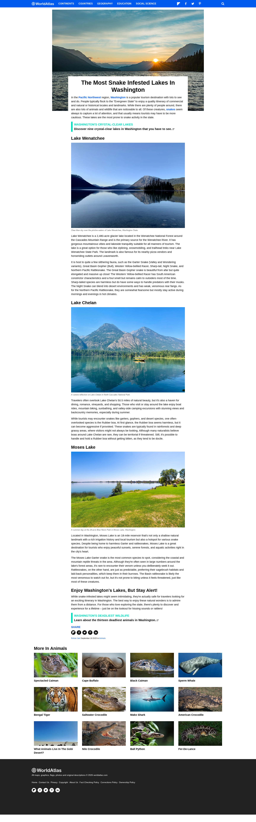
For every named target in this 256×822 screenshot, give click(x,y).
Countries (86, 3)
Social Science (146, 3)
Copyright (63, 782)
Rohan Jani (75, 638)
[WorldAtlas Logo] (44, 3)
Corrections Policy (109, 782)
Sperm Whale (186, 680)
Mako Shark (137, 714)
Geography (105, 3)
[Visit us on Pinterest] (51, 790)
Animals (102, 638)
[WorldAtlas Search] (222, 3)
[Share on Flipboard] (73, 632)
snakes (170, 109)
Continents (66, 3)
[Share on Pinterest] (90, 632)
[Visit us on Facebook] (40, 790)
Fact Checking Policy (89, 782)
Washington (118, 97)
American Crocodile (191, 714)
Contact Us (44, 782)
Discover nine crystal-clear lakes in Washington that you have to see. (123, 129)
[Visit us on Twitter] (46, 790)
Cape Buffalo (90, 680)
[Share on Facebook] (79, 632)
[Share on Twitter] (84, 632)
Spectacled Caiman (46, 680)
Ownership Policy (127, 782)
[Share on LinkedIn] (96, 632)
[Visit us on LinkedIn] (57, 790)
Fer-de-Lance (186, 749)
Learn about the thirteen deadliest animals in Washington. (115, 620)
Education (124, 3)
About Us (73, 782)
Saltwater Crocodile (94, 714)
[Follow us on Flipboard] (34, 790)
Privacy (54, 782)
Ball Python (137, 749)
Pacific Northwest (90, 97)
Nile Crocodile (91, 749)
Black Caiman (139, 680)
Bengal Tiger (42, 714)
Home (34, 782)
